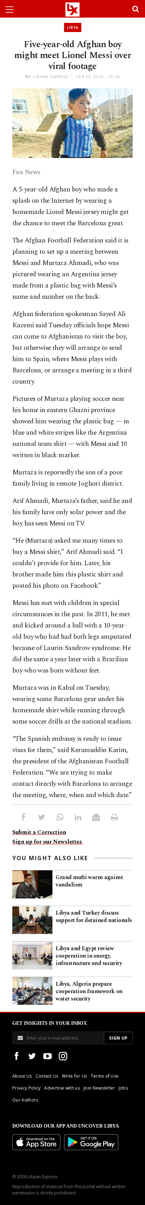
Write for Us (74, 1076)
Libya (72, 27)
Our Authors (25, 1100)
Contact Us (47, 1076)
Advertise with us (62, 1088)
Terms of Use (105, 1076)
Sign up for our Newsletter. (47, 842)
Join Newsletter (99, 1088)
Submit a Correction (39, 832)
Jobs (123, 1088)
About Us (22, 1076)
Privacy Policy (26, 1088)
